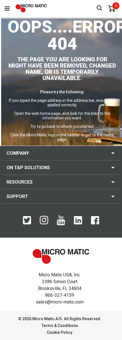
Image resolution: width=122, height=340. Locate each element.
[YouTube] (61, 224)
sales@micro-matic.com (60, 302)
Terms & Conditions (59, 325)
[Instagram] (44, 223)
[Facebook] (95, 223)
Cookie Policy (59, 332)
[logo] (31, 8)
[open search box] (99, 9)
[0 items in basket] (111, 8)
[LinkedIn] (78, 223)
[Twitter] (27, 223)
